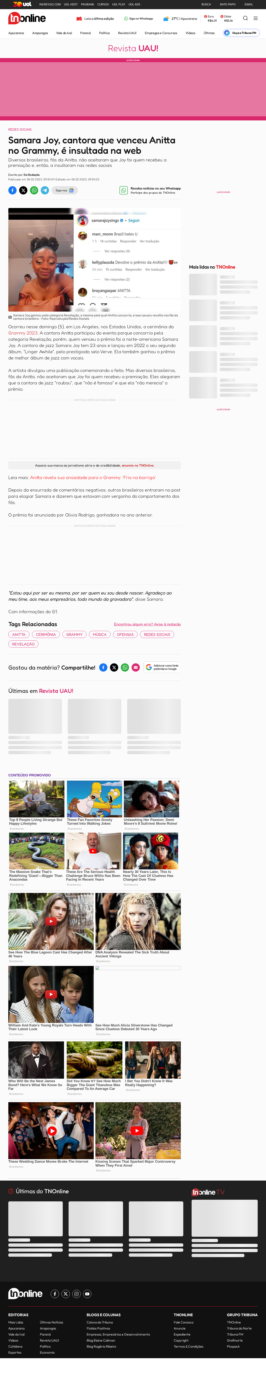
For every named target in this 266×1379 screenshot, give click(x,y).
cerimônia (46, 634)
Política (104, 33)
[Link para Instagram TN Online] (76, 1294)
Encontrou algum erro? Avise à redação (147, 624)
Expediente (182, 1334)
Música (100, 634)
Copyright (181, 1340)
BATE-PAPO (227, 4)
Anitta (19, 634)
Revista (133, 48)
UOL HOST (71, 4)
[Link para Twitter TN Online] (66, 1294)
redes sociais (157, 634)
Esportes (14, 1352)
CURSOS (103, 4)
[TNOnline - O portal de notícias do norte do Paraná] (27, 18)
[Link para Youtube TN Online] (87, 1294)
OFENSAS (125, 634)
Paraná (85, 33)
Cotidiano (15, 1346)
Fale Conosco (183, 1322)
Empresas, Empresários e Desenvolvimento (118, 1334)
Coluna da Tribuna (100, 1322)
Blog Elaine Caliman (101, 1340)
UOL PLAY (118, 4)
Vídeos (190, 33)
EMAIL (249, 4)
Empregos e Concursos (161, 33)
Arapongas (40, 33)
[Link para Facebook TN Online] (55, 1294)
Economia (47, 1352)
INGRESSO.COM (50, 4)
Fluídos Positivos (98, 1328)
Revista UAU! (127, 33)
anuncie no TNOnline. (138, 465)
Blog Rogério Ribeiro (101, 1346)
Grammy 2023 (22, 332)
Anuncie (180, 1328)
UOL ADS (134, 4)
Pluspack (233, 1346)
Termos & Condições (188, 1346)
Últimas (209, 33)
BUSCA (206, 4)
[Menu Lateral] (256, 19)
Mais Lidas (15, 1322)
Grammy (74, 634)
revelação (23, 644)
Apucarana (16, 33)
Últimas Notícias (51, 1322)
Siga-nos (61, 190)
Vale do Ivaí (64, 33)
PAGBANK (87, 4)
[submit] (245, 18)
